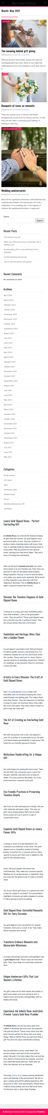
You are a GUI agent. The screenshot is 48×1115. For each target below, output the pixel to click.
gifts (6, 485)
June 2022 (8, 395)
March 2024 (9, 300)
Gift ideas (6, 21)
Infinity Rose (17, 1075)
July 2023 (8, 338)
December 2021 (10, 424)
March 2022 (9, 409)
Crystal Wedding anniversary (15, 257)
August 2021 (9, 443)
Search (6, 217)
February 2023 (10, 362)
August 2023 (9, 333)
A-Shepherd (25, 55)
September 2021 (11, 438)
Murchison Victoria (24, 3)
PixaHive (41, 1112)
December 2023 (10, 314)
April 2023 (8, 352)
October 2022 (9, 376)
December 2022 (10, 371)
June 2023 (8, 343)
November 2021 (10, 428)
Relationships (9, 494)
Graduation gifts (10, 490)
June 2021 (8, 452)
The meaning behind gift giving (18, 51)
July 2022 (8, 390)
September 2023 (11, 329)
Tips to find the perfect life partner (18, 262)
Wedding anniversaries (13, 190)
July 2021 (8, 447)
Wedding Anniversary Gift (12, 129)
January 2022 (9, 419)
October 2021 (9, 433)
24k (17, 692)
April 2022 (8, 405)
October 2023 (9, 324)
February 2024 (10, 305)
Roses (5, 74)
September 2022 (11, 381)
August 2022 (9, 386)
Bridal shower (9, 475)
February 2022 (10, 414)
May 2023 (8, 348)
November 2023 (10, 319)
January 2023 (9, 367)
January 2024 (9, 310)
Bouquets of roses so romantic (18, 106)
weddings (8, 509)
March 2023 (9, 357)
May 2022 (8, 400)
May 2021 (8, 457)
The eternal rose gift (12, 237)
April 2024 (8, 295)
